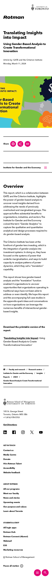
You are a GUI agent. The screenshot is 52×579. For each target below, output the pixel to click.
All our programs (11, 489)
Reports (6, 377)
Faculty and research (17, 369)
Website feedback (11, 472)
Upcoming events (11, 502)
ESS (5, 545)
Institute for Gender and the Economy (22, 167)
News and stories (11, 498)
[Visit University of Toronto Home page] (40, 7)
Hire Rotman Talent (12, 463)
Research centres (35, 369)
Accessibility (9, 468)
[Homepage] (13, 17)
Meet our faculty (11, 493)
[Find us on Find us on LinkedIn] (5, 432)
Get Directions (10, 425)
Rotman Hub (9, 532)
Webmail (7, 541)
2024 (15, 377)
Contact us (8, 450)
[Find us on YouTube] (41, 432)
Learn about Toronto (13, 511)
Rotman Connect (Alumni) (15, 536)
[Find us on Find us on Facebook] (14, 432)
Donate (6, 459)
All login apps (9, 527)
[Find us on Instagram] (23, 432)
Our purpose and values (14, 507)
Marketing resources (13, 550)
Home (4, 369)
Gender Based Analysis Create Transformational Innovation (22, 382)
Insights (40, 373)
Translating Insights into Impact (21, 338)
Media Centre (9, 455)
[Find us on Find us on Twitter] (32, 432)
